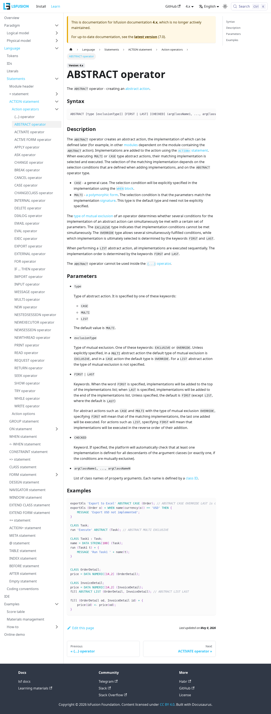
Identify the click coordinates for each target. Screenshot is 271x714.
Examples (232, 40)
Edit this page (83, 628)
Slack (103, 688)
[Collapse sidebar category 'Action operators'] (56, 109)
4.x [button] (188, 6)
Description (233, 28)
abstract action (137, 88)
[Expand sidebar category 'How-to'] (56, 626)
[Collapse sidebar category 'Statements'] (56, 78)
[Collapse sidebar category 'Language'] (56, 48)
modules (131, 145)
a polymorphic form (102, 194)
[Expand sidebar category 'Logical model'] (56, 33)
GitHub (171, 6)
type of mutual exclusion (93, 216)
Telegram (106, 681)
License (185, 695)
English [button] (210, 6)
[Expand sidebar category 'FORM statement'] (56, 474)
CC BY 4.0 (167, 704)
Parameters (233, 34)
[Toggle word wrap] (202, 113)
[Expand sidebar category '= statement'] (56, 94)
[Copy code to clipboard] (210, 113)
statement (193, 150)
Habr (183, 681)
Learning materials (33, 688)
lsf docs (24, 681)
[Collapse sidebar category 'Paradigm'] (56, 25)
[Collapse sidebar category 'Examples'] (56, 604)
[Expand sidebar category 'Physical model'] (56, 40)
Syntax (230, 21)
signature (108, 200)
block (125, 188)
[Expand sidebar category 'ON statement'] (56, 429)
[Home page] (71, 49)
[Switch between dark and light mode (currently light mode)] (225, 6)
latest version (145, 36)
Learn (55, 6)
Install (41, 6)
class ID (192, 478)
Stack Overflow (111, 695)
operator (159, 263)
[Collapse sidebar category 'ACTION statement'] (56, 101)
